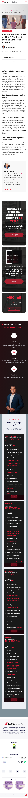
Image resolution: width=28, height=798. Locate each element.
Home (3, 10)
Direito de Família (9, 10)
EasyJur (21, 173)
